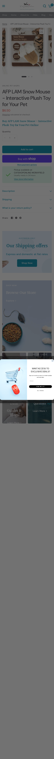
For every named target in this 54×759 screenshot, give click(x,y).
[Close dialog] (52, 361)
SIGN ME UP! (40, 386)
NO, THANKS (40, 390)
